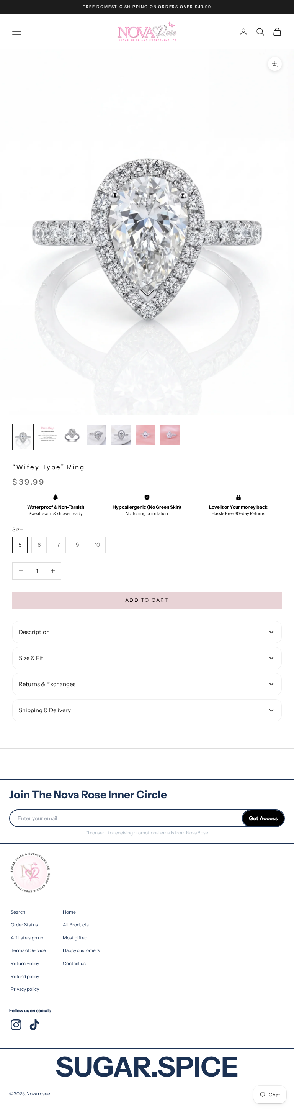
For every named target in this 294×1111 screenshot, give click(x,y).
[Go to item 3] (72, 435)
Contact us (74, 963)
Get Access (263, 818)
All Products (76, 924)
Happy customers (81, 950)
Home (69, 912)
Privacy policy (25, 989)
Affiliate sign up (27, 938)
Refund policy (25, 976)
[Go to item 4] (96, 435)
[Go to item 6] (145, 435)
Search (18, 912)
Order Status (24, 924)
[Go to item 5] (121, 435)
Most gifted (75, 938)
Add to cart (147, 600)
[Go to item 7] (170, 435)
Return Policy (25, 963)
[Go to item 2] (47, 435)
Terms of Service (28, 950)
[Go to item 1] (23, 437)
